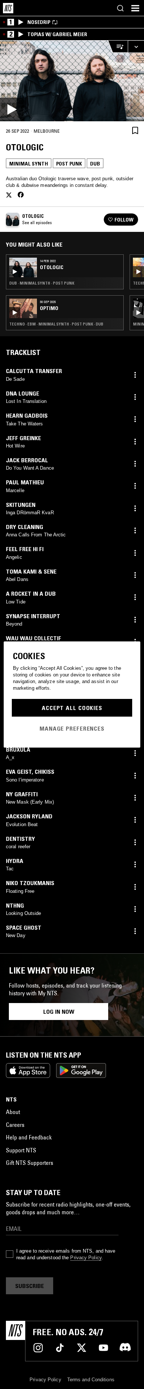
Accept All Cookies (72, 707)
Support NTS (21, 1150)
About (13, 1111)
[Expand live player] (136, 47)
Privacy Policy (85, 1257)
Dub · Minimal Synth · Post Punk (41, 283)
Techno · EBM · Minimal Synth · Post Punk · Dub (56, 324)
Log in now (58, 1011)
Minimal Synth (28, 163)
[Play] (72, 81)
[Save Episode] (135, 130)
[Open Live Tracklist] (118, 47)
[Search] (120, 8)
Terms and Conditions (90, 1379)
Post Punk (69, 163)
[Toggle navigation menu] (135, 8)
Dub (95, 163)
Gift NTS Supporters (29, 1162)
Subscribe (29, 1285)
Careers (15, 1124)
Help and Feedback (29, 1137)
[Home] (8, 8)
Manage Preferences (72, 728)
